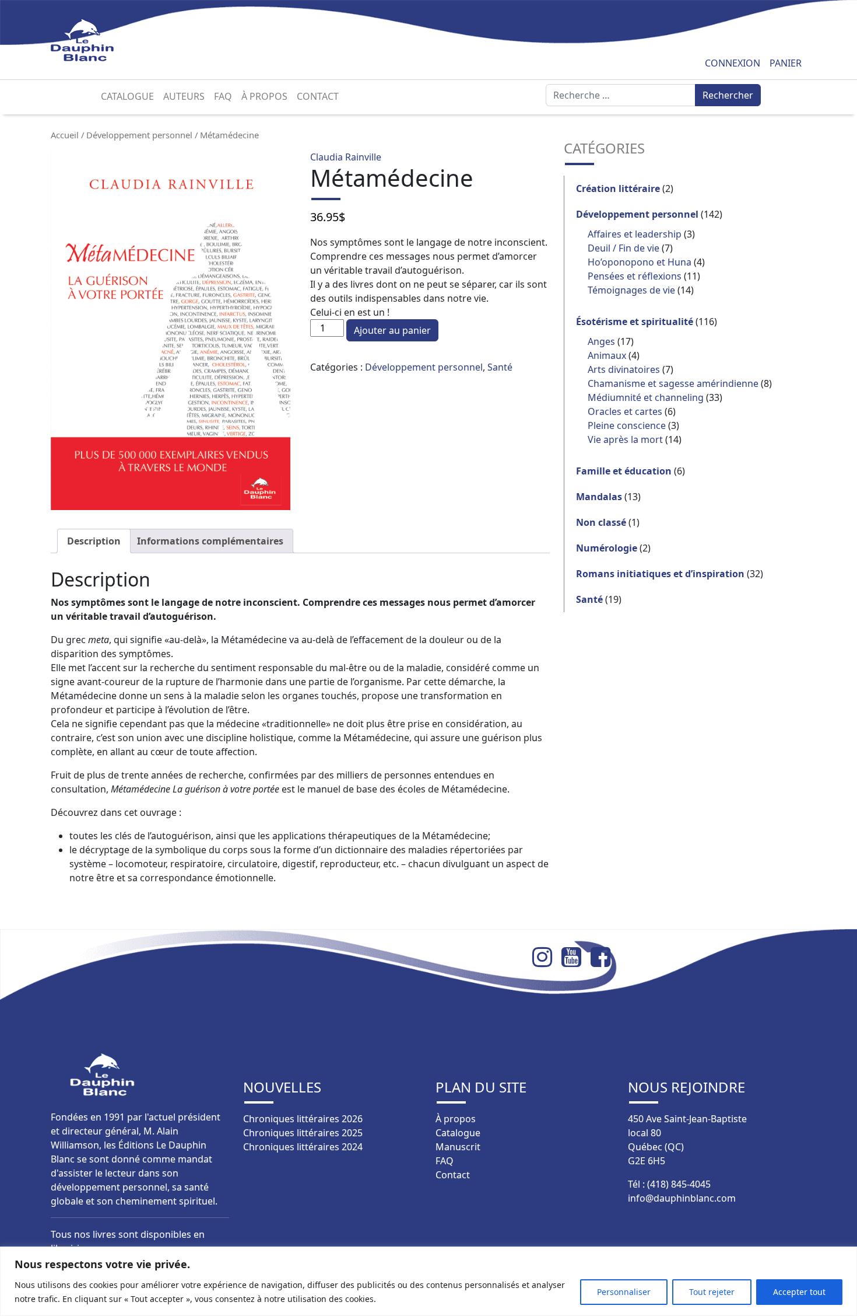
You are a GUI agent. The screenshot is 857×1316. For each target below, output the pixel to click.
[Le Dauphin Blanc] (96, 40)
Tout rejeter (712, 1291)
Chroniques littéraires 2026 (303, 1118)
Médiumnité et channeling (646, 397)
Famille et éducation (624, 471)
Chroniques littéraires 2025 (303, 1132)
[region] (428, 1281)
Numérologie (606, 548)
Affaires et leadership (635, 234)
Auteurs (184, 96)
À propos (264, 96)
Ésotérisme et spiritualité (634, 321)
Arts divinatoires (624, 369)
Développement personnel (139, 135)
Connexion (732, 63)
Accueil (65, 135)
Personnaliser (624, 1291)
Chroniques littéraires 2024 (303, 1146)
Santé (499, 367)
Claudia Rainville (345, 157)
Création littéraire (618, 188)
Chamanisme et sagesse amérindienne (673, 383)
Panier (786, 63)
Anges (601, 341)
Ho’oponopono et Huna (639, 262)
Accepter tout (799, 1291)
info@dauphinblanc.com (682, 1198)
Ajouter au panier (392, 330)
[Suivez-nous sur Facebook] (605, 957)
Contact (318, 96)
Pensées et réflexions (635, 276)
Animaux (607, 355)
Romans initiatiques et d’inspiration (660, 573)
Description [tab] (94, 541)
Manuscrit (457, 1146)
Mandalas (599, 496)
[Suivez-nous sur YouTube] (576, 957)
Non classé (601, 522)
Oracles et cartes (625, 411)
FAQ (223, 96)
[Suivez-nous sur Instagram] (546, 957)
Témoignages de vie (631, 290)
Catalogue (127, 96)
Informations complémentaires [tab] (210, 541)
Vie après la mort (625, 439)
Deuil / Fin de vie (623, 248)
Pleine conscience (627, 425)
